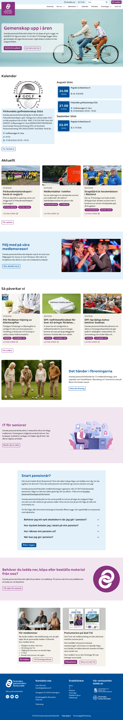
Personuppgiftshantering (82, 716)
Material (72, 690)
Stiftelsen (73, 698)
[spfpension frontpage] (8, 8)
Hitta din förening (77, 388)
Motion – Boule (24, 207)
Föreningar (105, 6)
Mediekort (75, 695)
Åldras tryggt (29, 545)
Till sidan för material (12, 588)
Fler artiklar (7, 350)
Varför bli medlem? (13, 48)
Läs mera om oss (32, 48)
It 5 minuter (64, 204)
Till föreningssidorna (42, 659)
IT (69, 688)
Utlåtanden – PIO (19, 338)
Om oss (59, 6)
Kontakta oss (43, 680)
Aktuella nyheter (10, 207)
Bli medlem (116, 2)
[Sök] (106, 2)
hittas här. (39, 700)
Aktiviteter (72, 6)
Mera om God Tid (88, 662)
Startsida (50, 6)
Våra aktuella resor (11, 266)
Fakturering (39, 704)
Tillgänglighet (66, 716)
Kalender (85, 6)
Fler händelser (9, 149)
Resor (71, 686)
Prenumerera (70, 662)
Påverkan (94, 6)
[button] (64, 6)
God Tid (118, 6)
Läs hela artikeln (10, 213)
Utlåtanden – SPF (60, 338)
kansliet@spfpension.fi (43, 688)
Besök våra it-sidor (11, 445)
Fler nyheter (8, 222)
